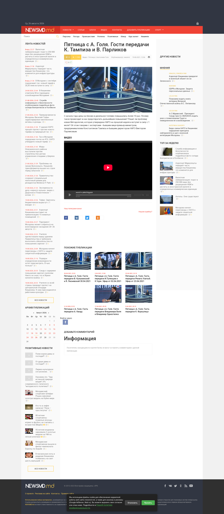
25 (32, 337)
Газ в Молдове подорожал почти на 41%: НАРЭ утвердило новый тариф (39, 139)
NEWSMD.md (30, 504)
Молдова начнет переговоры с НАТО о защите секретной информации (40, 251)
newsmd (127, 57)
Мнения (165, 67)
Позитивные (112, 36)
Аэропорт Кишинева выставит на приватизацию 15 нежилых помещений (37, 213)
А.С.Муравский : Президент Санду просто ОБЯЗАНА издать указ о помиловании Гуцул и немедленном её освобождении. (179, 117)
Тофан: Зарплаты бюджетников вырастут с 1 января (40, 202)
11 (32, 329)
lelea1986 (173, 96)
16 (54, 329)
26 (36, 337)
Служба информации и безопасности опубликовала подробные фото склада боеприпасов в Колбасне (40, 105)
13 (41, 329)
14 (45, 329)
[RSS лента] (185, 485)
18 (32, 333)
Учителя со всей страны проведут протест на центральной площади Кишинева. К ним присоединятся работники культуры (40, 287)
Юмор (123, 36)
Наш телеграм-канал (73, 208)
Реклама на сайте (42, 493)
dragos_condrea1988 (177, 73)
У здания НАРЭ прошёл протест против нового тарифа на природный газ (39, 129)
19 (36, 333)
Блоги (93, 30)
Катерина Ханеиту (177, 125)
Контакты (117, 30)
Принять (148, 503)
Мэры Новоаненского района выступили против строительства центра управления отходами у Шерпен (40, 152)
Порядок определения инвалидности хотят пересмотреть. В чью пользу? (38, 262)
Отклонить (133, 503)
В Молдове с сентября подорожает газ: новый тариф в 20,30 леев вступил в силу (40, 83)
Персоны (67, 36)
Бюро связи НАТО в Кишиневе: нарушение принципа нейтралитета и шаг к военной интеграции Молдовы (179, 131)
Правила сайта (67, 493)
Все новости (41, 300)
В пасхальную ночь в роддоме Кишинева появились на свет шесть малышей (40, 457)
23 (54, 333)
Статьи (81, 30)
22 (50, 333)
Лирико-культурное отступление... (44, 370)
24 (27, 337)
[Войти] (197, 23)
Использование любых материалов (38, 500)
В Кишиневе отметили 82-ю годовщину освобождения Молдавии (39, 93)
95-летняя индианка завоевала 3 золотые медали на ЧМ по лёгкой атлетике (40, 433)
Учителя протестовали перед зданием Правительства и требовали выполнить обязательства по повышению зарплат (38, 239)
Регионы (101, 36)
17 (27, 333)
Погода (76, 36)
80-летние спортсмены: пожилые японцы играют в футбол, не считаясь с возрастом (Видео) (39, 420)
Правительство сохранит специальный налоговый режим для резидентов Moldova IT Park (40, 179)
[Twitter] (175, 485)
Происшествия (88, 36)
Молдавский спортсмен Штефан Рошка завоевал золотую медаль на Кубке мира (39, 396)
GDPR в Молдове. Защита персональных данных (181, 89)
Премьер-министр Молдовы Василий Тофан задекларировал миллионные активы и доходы (40, 118)
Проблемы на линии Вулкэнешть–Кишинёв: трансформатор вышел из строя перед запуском (40, 167)
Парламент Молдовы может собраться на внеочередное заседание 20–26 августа (40, 225)
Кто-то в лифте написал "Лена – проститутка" (44, 408)
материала (187, 502)
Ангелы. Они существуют (187, 197)
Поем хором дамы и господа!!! (45, 354)
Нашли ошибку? (145, 211)
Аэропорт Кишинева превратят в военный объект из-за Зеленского (179, 78)
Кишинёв (145, 36)
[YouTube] (191, 485)
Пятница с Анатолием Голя (98, 57)
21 (45, 333)
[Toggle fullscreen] (147, 195)
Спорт (158, 30)
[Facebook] (165, 485)
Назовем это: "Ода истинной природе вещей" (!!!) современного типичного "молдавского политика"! (39, 381)
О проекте (29, 493)
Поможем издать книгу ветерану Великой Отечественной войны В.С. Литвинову (177, 102)
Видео (104, 30)
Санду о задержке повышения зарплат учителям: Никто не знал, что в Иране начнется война (40, 274)
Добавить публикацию (138, 30)
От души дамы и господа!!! (43, 362)
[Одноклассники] (180, 485)
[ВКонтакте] (170, 485)
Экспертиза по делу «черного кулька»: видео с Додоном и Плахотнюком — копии (39, 191)
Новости (67, 30)
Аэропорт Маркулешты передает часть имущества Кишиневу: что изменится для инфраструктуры (40, 71)
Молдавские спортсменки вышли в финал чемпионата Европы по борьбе (40, 445)
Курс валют (133, 36)
